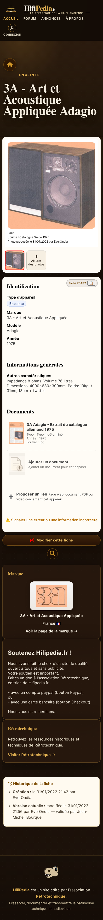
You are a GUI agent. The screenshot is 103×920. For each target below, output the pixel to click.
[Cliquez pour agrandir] (14, 260)
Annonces (51, 18)
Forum (29, 18)
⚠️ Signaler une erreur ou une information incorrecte (51, 520)
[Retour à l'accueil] (9, 64)
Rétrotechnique (51, 896)
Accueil (11, 18)
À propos (75, 18)
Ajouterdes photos (36, 262)
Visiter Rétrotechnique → (31, 754)
